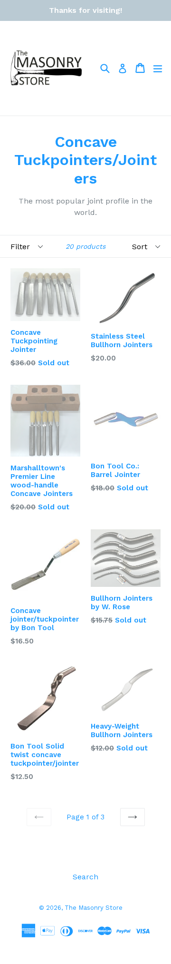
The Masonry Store (94, 907)
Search (85, 876)
